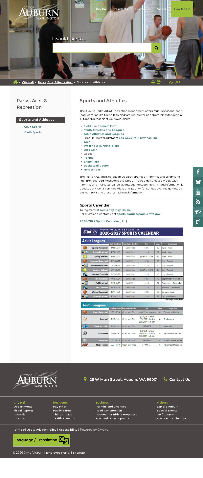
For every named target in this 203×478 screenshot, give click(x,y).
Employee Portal (58, 452)
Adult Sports (32, 126)
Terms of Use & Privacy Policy (34, 429)
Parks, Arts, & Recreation (55, 82)
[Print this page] (153, 82)
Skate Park (91, 161)
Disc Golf (90, 149)
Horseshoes (92, 169)
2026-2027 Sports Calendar (99, 221)
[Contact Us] (198, 222)
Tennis (88, 157)
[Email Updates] (198, 212)
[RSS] (198, 202)
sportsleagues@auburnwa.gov (138, 213)
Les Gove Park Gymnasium (138, 137)
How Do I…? (182, 8)
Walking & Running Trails (101, 145)
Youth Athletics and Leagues (104, 129)
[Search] (156, 47)
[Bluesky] (198, 182)
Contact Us (179, 379)
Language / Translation (36, 440)
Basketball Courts (96, 165)
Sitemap (79, 452)
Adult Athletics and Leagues (104, 133)
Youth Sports (33, 132)
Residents (121, 8)
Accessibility (68, 429)
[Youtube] (198, 192)
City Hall (101, 8)
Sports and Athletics (37, 120)
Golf (87, 141)
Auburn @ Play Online (115, 209)
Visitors (162, 8)
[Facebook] (198, 172)
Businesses (142, 8)
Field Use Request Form (101, 126)
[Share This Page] (159, 82)
